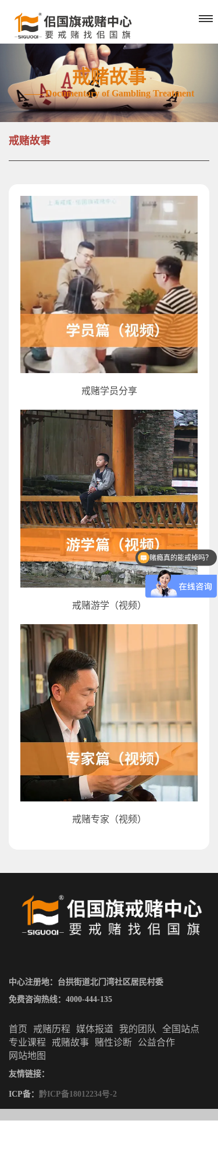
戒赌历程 (51, 1029)
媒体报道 (94, 1029)
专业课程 (27, 1042)
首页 (18, 1029)
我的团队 (137, 1029)
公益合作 (156, 1042)
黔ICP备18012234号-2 (78, 1094)
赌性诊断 (113, 1042)
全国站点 (180, 1029)
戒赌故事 (30, 140)
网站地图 (27, 1056)
